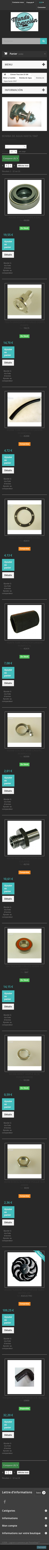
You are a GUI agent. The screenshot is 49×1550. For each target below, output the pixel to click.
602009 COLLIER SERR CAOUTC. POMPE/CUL (24, 752)
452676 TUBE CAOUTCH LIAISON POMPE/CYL (24, 644)
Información (14, 90)
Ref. (21, 220)
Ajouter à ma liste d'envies (7, 265)
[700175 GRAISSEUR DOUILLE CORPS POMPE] (24, 302)
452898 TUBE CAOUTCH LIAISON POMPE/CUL (24, 432)
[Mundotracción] (24, 21)
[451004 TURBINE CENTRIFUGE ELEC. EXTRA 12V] (24, 1269)
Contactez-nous (18, 2)
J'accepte (41, 1547)
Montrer (5, 151)
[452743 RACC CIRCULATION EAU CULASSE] (24, 838)
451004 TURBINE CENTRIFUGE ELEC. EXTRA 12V (24, 1291)
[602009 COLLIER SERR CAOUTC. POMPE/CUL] (24, 730)
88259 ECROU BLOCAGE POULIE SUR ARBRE (24, 1183)
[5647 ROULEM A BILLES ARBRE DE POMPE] (24, 946)
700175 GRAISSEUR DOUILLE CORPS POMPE (24, 324)
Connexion (42, 7)
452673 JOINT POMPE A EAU (24, 538)
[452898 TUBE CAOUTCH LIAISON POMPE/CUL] (24, 409)
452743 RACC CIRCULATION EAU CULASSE (24, 860)
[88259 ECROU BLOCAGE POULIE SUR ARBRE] (24, 1161)
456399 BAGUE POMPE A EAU (25, 217)
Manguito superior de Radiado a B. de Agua (25, 1397)
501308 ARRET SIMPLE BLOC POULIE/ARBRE (24, 1076)
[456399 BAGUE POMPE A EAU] (24, 197)
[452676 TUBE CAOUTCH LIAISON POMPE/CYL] (24, 622)
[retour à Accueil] (4, 74)
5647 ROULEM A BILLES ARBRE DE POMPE (24, 968)
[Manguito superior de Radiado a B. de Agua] (24, 1377)
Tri (3, 146)
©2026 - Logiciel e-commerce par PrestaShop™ (21, 1543)
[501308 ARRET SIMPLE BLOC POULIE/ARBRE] (24, 1053)
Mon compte (9, 1525)
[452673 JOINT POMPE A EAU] (24, 517)
